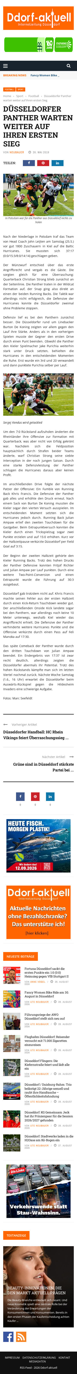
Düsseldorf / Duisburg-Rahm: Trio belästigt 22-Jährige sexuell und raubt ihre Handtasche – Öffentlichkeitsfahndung (48, 1090)
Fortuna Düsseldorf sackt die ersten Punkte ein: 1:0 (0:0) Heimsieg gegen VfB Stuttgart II (47, 972)
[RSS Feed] (21, 1336)
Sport (21, 89)
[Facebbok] (8, 1336)
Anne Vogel (37, 981)
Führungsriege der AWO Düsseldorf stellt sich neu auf (45, 1016)
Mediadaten (37, 1361)
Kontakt (64, 1357)
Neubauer (17, 152)
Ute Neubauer (39, 1001)
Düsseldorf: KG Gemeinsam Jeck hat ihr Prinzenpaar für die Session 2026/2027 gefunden (49, 1116)
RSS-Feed (26, 1368)
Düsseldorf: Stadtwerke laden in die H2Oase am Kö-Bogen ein (49, 1138)
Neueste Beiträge (20, 956)
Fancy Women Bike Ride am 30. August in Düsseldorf (47, 994)
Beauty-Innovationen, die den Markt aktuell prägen (36, 1290)
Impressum (12, 1357)
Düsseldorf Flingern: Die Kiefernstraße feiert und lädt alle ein (47, 1064)
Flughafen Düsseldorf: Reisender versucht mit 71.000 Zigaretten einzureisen (47, 1041)
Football (9, 89)
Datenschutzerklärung (39, 1357)
